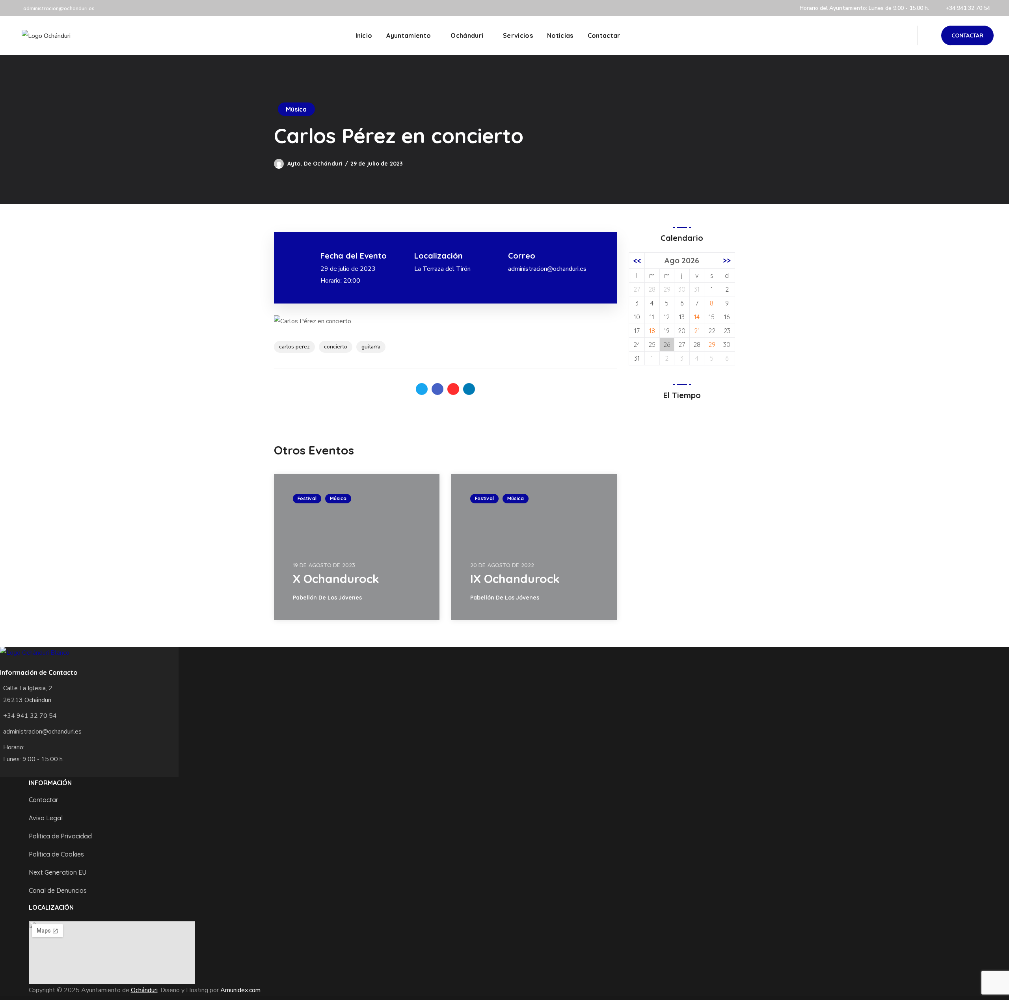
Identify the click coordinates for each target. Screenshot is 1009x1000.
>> (727, 260)
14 (697, 317)
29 (711, 344)
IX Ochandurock (515, 578)
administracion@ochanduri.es (59, 8)
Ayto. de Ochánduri (315, 163)
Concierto (335, 346)
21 (697, 331)
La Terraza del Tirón (442, 268)
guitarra (370, 346)
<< (637, 260)
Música (296, 109)
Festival (307, 498)
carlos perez (294, 346)
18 (652, 331)
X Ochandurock (336, 578)
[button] (967, 35)
